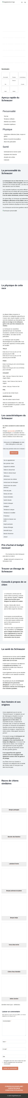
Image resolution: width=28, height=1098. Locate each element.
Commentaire (7, 1021)
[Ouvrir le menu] (21, 2)
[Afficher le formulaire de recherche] (25, 2)
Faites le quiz (14, 452)
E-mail (5, 1049)
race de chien (11, 431)
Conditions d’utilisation (14, 1090)
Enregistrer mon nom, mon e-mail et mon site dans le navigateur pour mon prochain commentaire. (15, 1062)
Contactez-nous (14, 1088)
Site (4, 1056)
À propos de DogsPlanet (14, 1086)
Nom (4, 1041)
